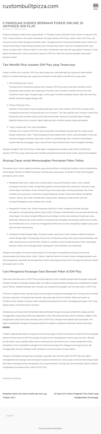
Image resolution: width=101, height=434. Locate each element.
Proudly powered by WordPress (50, 428)
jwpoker (6, 327)
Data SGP (9, 416)
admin (24, 29)
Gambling (16, 378)
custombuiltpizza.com (30, 6)
